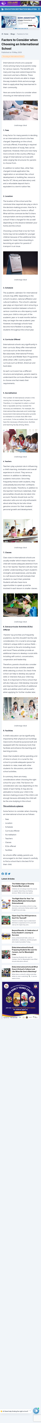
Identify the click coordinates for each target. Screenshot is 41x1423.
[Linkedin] (6, 874)
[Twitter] (9, 874)
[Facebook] (3, 874)
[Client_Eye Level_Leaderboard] (20, 3)
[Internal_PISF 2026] (20, 22)
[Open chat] (36, 1411)
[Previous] (4, 22)
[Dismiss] (30, 1411)
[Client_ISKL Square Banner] (20, 1000)
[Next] (37, 22)
